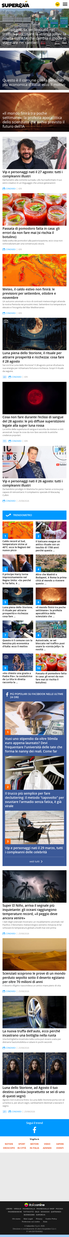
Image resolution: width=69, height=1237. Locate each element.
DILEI (37, 1212)
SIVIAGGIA (45, 1212)
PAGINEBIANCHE (15, 1212)
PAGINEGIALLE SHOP (45, 1209)
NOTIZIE (9, 1144)
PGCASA (59, 1209)
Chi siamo (16, 1219)
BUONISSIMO (29, 1215)
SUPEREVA (40, 1215)
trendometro (22, 515)
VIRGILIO (17, 1209)
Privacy (39, 1219)
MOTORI (34, 1144)
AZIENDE (47, 1148)
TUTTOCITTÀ (28, 1212)
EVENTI (60, 1148)
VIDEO (47, 1144)
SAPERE (60, 1144)
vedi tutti (34, 861)
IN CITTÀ (21, 1148)
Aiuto (45, 1222)
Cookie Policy (51, 1219)
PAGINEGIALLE (29, 1209)
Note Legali (28, 1219)
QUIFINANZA (56, 1212)
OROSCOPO (9, 1148)
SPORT (21, 1144)
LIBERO (9, 1209)
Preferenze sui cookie (31, 1222)
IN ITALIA (34, 1148)
